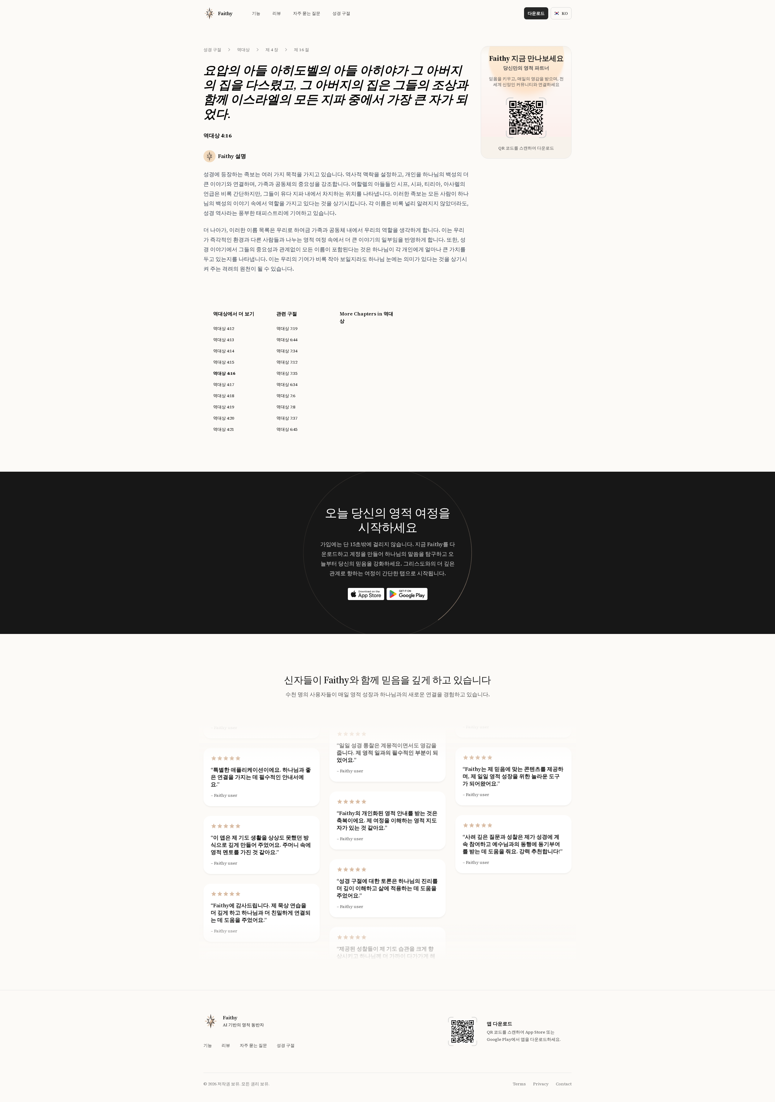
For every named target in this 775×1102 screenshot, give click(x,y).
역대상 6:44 (286, 340)
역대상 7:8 (285, 407)
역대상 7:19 (286, 328)
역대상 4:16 (224, 373)
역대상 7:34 (286, 351)
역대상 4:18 (223, 396)
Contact (564, 1084)
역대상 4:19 (223, 407)
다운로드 (536, 13)
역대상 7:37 (286, 418)
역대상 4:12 (223, 328)
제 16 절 (301, 50)
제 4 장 (271, 50)
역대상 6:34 (286, 384)
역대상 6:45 (286, 429)
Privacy (541, 1084)
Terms (519, 1084)
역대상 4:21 (223, 429)
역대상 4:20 (223, 418)
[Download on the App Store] (366, 594)
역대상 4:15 (223, 362)
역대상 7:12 (286, 362)
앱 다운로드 (499, 1023)
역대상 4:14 (223, 351)
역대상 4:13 (223, 340)
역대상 (243, 50)
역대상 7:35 (286, 373)
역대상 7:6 (285, 396)
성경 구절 (212, 50)
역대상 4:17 (223, 384)
